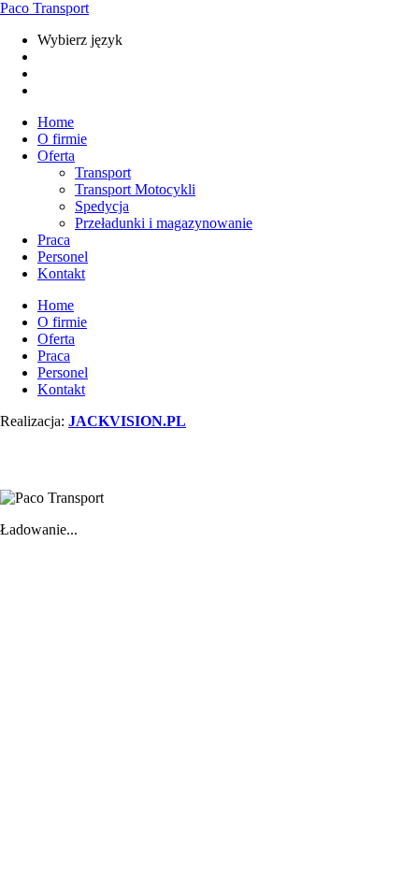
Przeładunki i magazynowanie (163, 223)
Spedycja (102, 206)
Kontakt (61, 273)
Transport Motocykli (135, 189)
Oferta (56, 156)
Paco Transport (44, 8)
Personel (62, 256)
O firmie (62, 139)
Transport (103, 172)
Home (55, 122)
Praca (53, 240)
